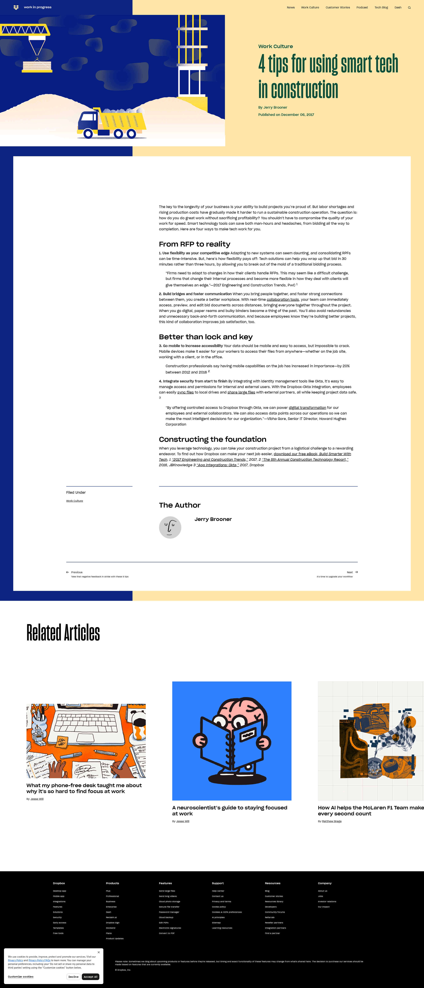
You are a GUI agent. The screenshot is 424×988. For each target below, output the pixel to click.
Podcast (362, 7)
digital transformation (307, 408)
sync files (185, 392)
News (291, 7)
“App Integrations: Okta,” (217, 465)
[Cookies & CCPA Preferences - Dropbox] (53, 966)
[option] (73, 752)
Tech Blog (381, 7)
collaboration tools (283, 299)
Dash (398, 7)
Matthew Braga (332, 821)
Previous (100, 574)
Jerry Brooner (275, 107)
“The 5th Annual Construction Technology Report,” (305, 459)
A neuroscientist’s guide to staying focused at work (229, 811)
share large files (241, 392)
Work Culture (310, 7)
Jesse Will (182, 821)
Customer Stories (338, 7)
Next (335, 574)
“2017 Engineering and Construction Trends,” (210, 459)
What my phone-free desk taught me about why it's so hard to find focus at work (84, 788)
